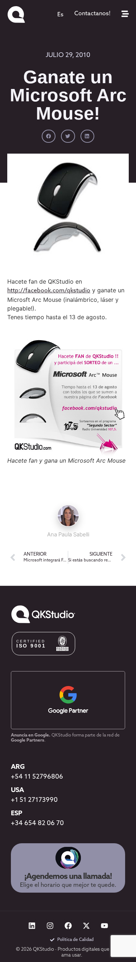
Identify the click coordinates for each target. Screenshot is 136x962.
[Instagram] (50, 925)
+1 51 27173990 (34, 800)
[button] (48, 136)
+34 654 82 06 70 (37, 823)
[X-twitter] (86, 925)
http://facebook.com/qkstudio (48, 291)
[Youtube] (104, 925)
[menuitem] (60, 14)
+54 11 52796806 (37, 777)
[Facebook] (68, 925)
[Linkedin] (32, 925)
